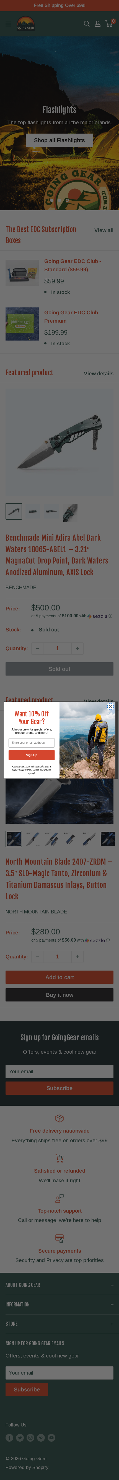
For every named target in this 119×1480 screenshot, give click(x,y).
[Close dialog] (110, 706)
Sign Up (31, 754)
